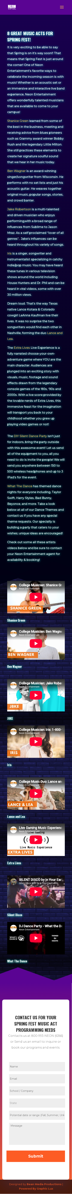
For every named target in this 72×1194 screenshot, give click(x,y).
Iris (9, 253)
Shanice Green (17, 121)
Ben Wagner (16, 171)
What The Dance (19, 486)
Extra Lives (22, 347)
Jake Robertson (19, 209)
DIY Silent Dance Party (30, 436)
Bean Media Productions (44, 1184)
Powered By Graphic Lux (36, 1188)
